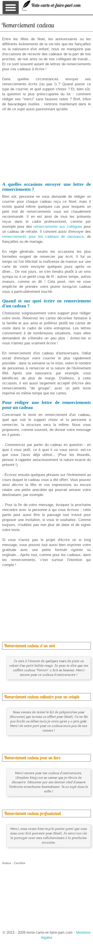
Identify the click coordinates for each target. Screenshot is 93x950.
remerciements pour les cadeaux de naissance (43, 237)
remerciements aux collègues (58, 227)
